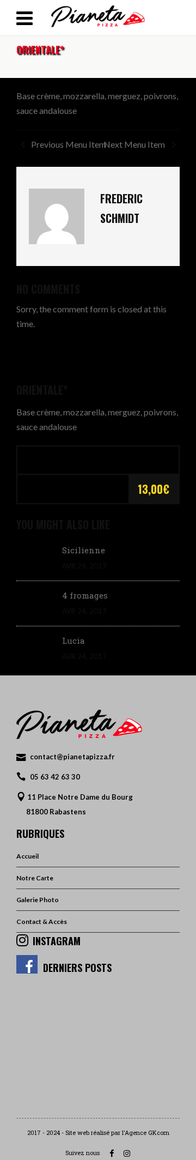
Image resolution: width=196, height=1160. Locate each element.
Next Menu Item (135, 144)
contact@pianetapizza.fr (72, 756)
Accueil (27, 856)
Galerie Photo (37, 900)
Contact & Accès (41, 921)
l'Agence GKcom (145, 1132)
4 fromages (85, 595)
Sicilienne (83, 550)
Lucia (73, 640)
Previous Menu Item (67, 144)
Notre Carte (34, 878)
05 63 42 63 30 (55, 776)
